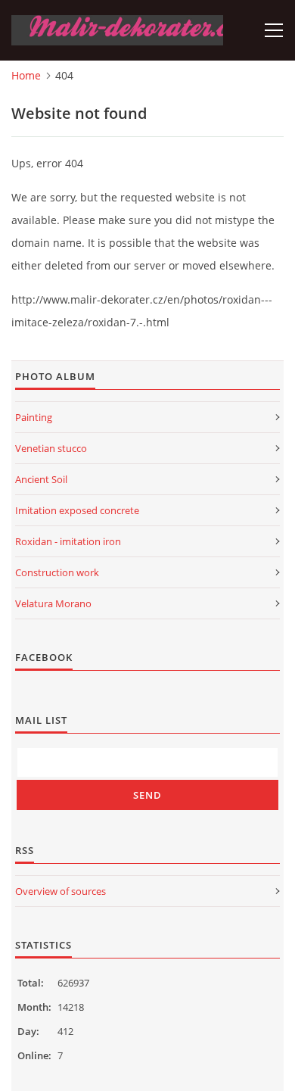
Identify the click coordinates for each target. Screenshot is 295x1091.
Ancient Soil (41, 479)
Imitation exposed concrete (77, 510)
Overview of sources (60, 891)
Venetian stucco (51, 448)
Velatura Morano (53, 603)
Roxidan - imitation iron (68, 541)
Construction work (57, 572)
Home (26, 75)
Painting (33, 417)
